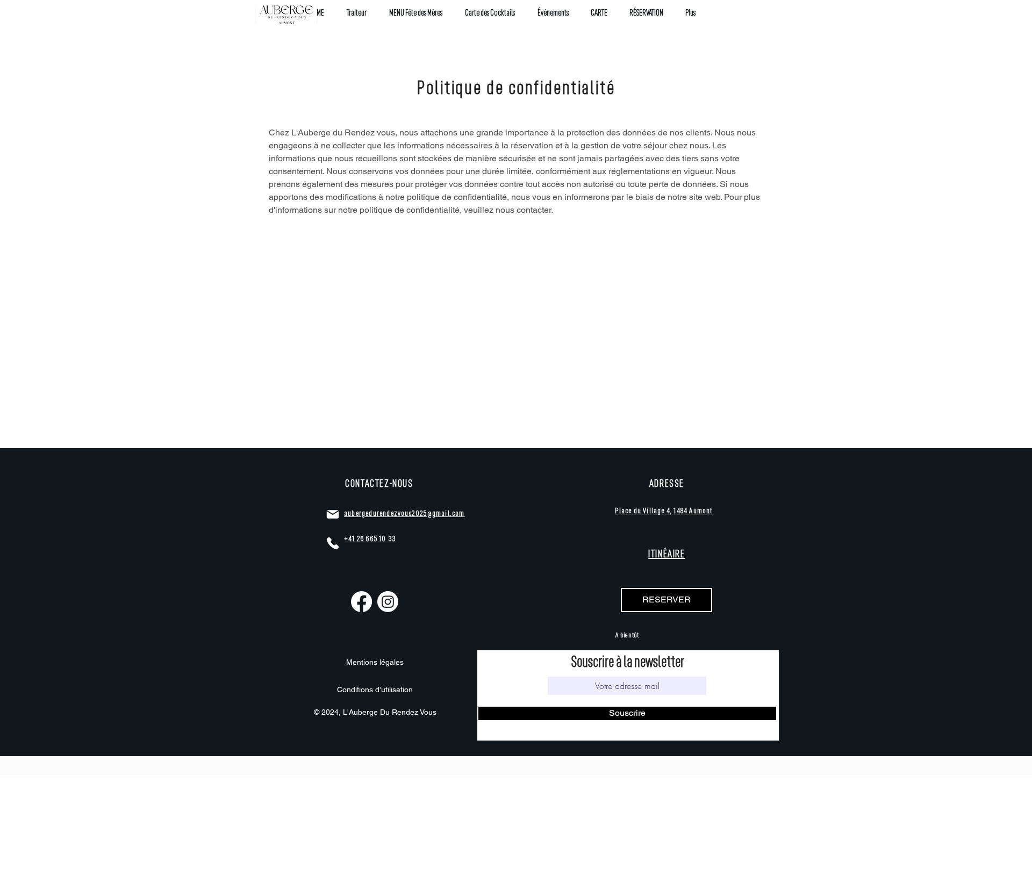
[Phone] (333, 543)
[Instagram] (387, 601)
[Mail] (333, 514)
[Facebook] (361, 601)
